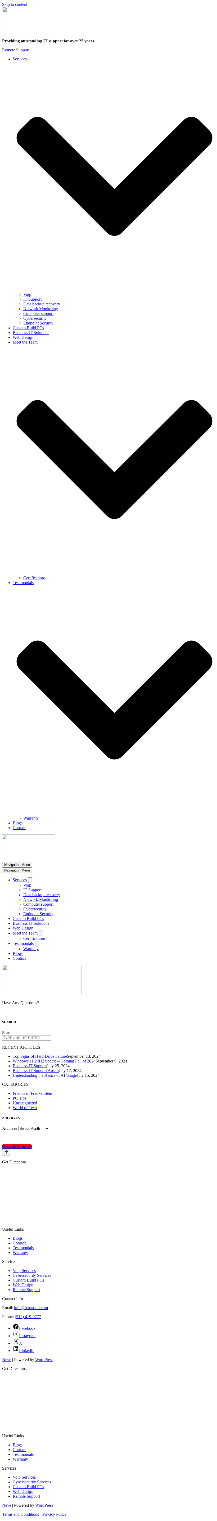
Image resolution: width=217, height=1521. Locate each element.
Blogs (17, 823)
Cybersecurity (35, 318)
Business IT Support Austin (36, 1070)
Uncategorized (25, 1103)
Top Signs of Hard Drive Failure (40, 1056)
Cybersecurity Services (32, 1275)
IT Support (32, 299)
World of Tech (25, 1107)
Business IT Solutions (31, 332)
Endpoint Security (38, 323)
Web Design (23, 337)
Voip (27, 294)
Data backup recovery (41, 304)
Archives (9, 1128)
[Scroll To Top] (6, 1152)
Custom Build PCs (28, 328)
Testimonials (23, 1248)
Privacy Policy (54, 1514)
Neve (6, 1359)
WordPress (44, 1359)
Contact (19, 827)
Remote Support (15, 50)
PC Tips (19, 1098)
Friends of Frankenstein (32, 1093)
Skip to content (14, 4)
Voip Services (24, 1270)
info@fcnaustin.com (31, 1307)
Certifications (34, 578)
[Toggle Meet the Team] (41, 933)
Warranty (31, 818)
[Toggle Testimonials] (37, 943)
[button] (114, 176)
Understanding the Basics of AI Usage (45, 1075)
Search (7, 1032)
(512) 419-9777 (28, 1316)
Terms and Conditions (20, 1514)
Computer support (38, 313)
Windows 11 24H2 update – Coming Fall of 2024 (54, 1061)
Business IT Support (30, 1066)
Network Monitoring (40, 308)
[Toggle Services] (30, 880)
